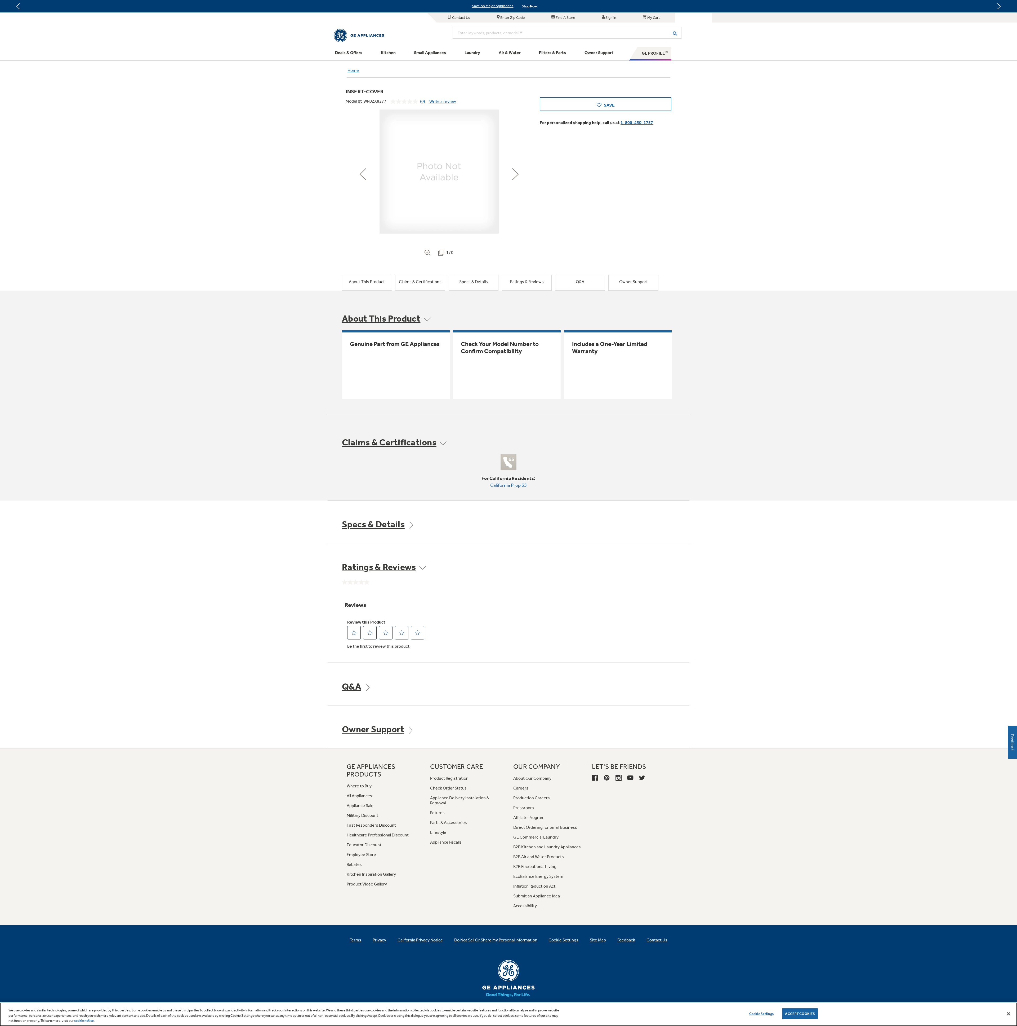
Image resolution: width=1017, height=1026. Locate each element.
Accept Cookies (800, 1013)
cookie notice (84, 1021)
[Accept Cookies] (1008, 1014)
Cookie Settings (761, 1013)
